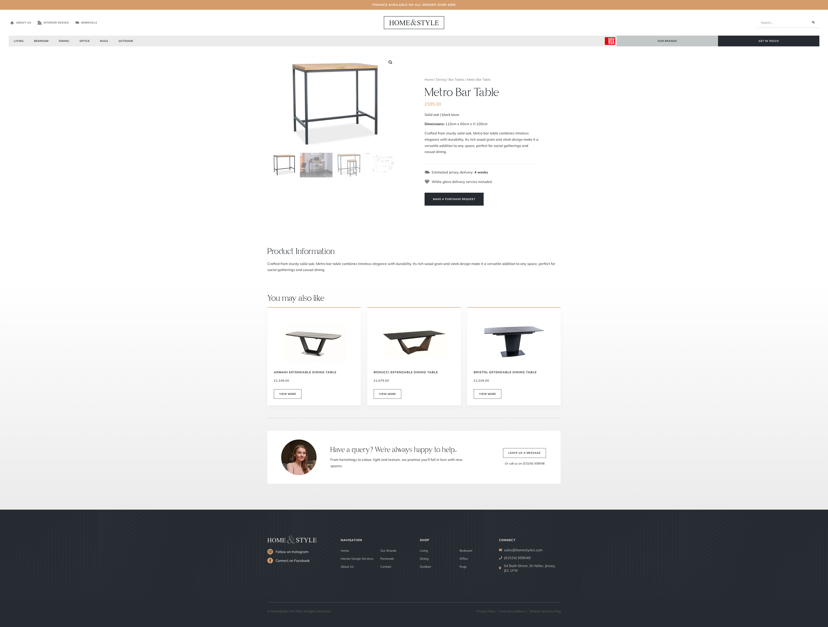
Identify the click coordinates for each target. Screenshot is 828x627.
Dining (64, 41)
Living (19, 41)
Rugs (104, 41)
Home (429, 79)
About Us (347, 567)
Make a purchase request (454, 199)
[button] (390, 62)
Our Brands (388, 551)
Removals (387, 559)
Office (85, 41)
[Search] (813, 22)
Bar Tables (456, 79)
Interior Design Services (357, 559)
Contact (385, 567)
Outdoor (126, 41)
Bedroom (41, 41)
